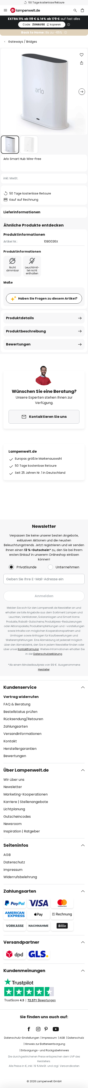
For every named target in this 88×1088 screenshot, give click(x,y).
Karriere (10, 801)
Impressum (12, 869)
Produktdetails (20, 318)
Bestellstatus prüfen (20, 711)
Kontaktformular (28, 649)
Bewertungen (18, 344)
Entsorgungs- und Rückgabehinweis (45, 1050)
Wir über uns (13, 779)
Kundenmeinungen (24, 971)
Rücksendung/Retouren (23, 719)
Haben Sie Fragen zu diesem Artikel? (47, 298)
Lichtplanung (14, 809)
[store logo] (27, 10)
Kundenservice (20, 687)
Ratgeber (32, 831)
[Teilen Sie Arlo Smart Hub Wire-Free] (81, 63)
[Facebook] (31, 1029)
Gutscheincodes (17, 816)
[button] (10, 145)
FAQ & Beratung (16, 704)
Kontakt (10, 741)
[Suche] (75, 10)
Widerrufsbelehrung (20, 876)
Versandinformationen (22, 733)
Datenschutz (14, 862)
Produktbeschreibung (26, 331)
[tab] (44, 721)
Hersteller (44, 669)
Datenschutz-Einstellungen (21, 1038)
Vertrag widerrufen (21, 696)
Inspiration (12, 831)
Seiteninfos (15, 845)
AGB (7, 854)
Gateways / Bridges (22, 41)
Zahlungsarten (15, 726)
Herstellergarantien (20, 748)
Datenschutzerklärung (47, 654)
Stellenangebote (34, 801)
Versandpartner (21, 942)
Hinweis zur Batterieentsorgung (45, 1044)
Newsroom (12, 823)
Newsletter (12, 786)
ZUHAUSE (42, 24)
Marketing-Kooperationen (25, 794)
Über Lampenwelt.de (26, 770)
